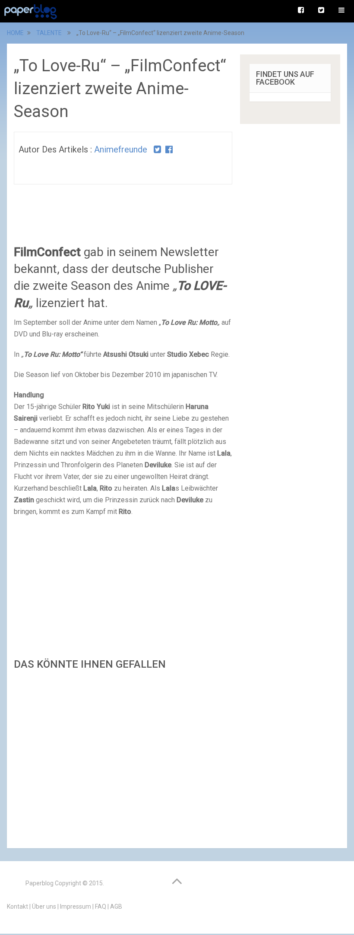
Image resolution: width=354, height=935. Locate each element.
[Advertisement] (123, 756)
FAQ (100, 906)
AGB (116, 906)
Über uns (44, 906)
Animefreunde (120, 149)
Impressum (75, 906)
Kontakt (17, 906)
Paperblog (39, 883)
